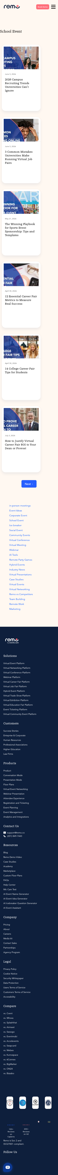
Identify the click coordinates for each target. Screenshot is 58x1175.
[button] (53, 6)
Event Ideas (15, 510)
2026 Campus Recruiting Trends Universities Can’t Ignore (17, 85)
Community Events (19, 535)
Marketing (14, 609)
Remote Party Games (20, 559)
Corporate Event (18, 515)
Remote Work (16, 604)
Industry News (17, 569)
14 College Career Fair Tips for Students (20, 370)
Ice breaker (15, 525)
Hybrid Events (17, 564)
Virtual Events (16, 584)
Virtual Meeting (17, 545)
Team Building (17, 599)
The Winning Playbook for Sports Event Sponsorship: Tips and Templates (20, 230)
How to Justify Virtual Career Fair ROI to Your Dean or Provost (20, 445)
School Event (16, 520)
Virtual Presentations (20, 574)
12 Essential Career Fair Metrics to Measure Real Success (21, 300)
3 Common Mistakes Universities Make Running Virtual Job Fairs (19, 157)
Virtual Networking (19, 589)
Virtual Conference (19, 540)
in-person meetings (20, 505)
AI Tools (13, 554)
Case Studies (16, 579)
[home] (12, 6)
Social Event (16, 530)
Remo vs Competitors (21, 594)
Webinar (14, 550)
